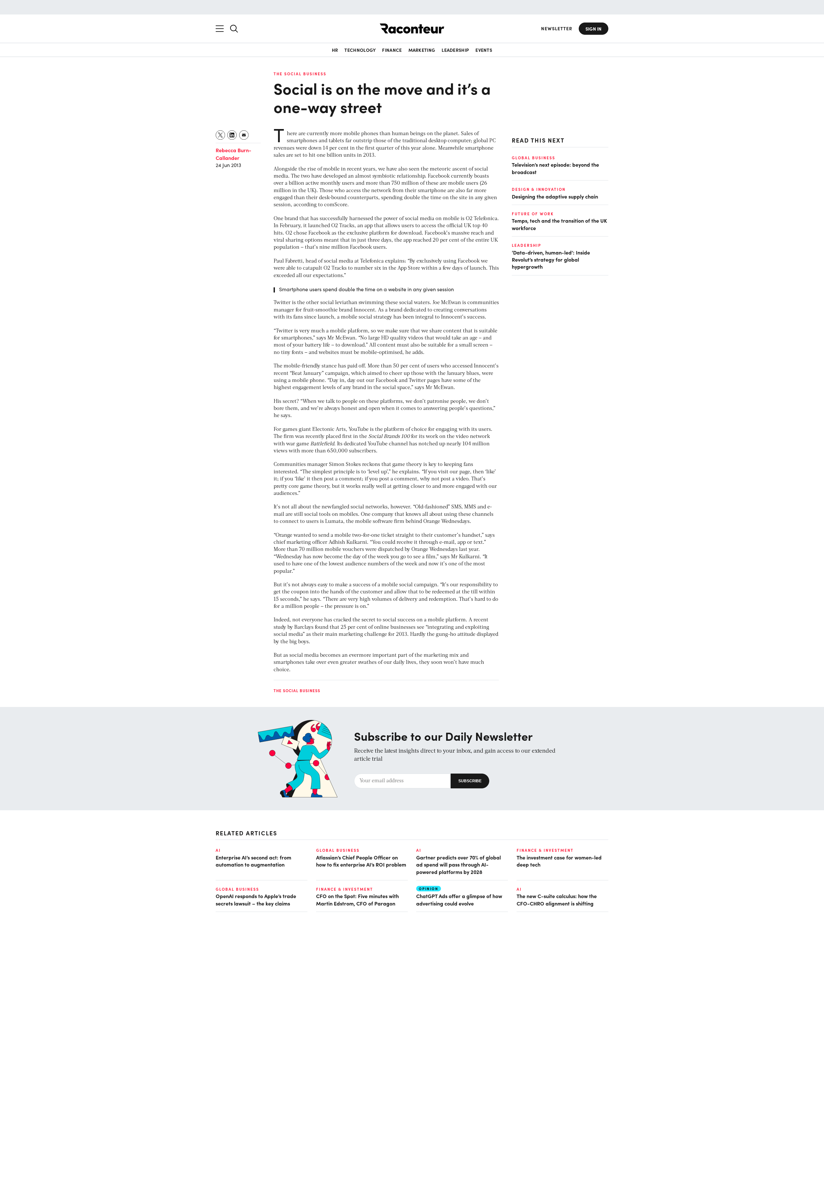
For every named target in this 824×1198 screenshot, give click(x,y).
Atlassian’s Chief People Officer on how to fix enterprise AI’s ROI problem (361, 861)
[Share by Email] (244, 135)
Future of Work (533, 213)
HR (335, 50)
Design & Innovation (539, 189)
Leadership (455, 50)
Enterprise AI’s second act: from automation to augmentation (253, 861)
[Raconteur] (412, 28)
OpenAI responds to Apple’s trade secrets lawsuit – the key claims (256, 899)
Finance (392, 50)
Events (483, 50)
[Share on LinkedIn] (232, 135)
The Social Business (300, 73)
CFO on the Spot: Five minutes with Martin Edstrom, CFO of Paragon (357, 899)
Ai (218, 850)
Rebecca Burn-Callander (233, 153)
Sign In (593, 28)
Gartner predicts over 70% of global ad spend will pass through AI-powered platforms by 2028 (458, 864)
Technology (360, 50)
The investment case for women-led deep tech (559, 861)
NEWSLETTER (556, 28)
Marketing (421, 50)
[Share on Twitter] (221, 135)
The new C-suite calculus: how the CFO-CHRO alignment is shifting (557, 899)
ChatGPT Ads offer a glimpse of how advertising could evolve (459, 899)
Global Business (533, 157)
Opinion (428, 888)
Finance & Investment (545, 850)
